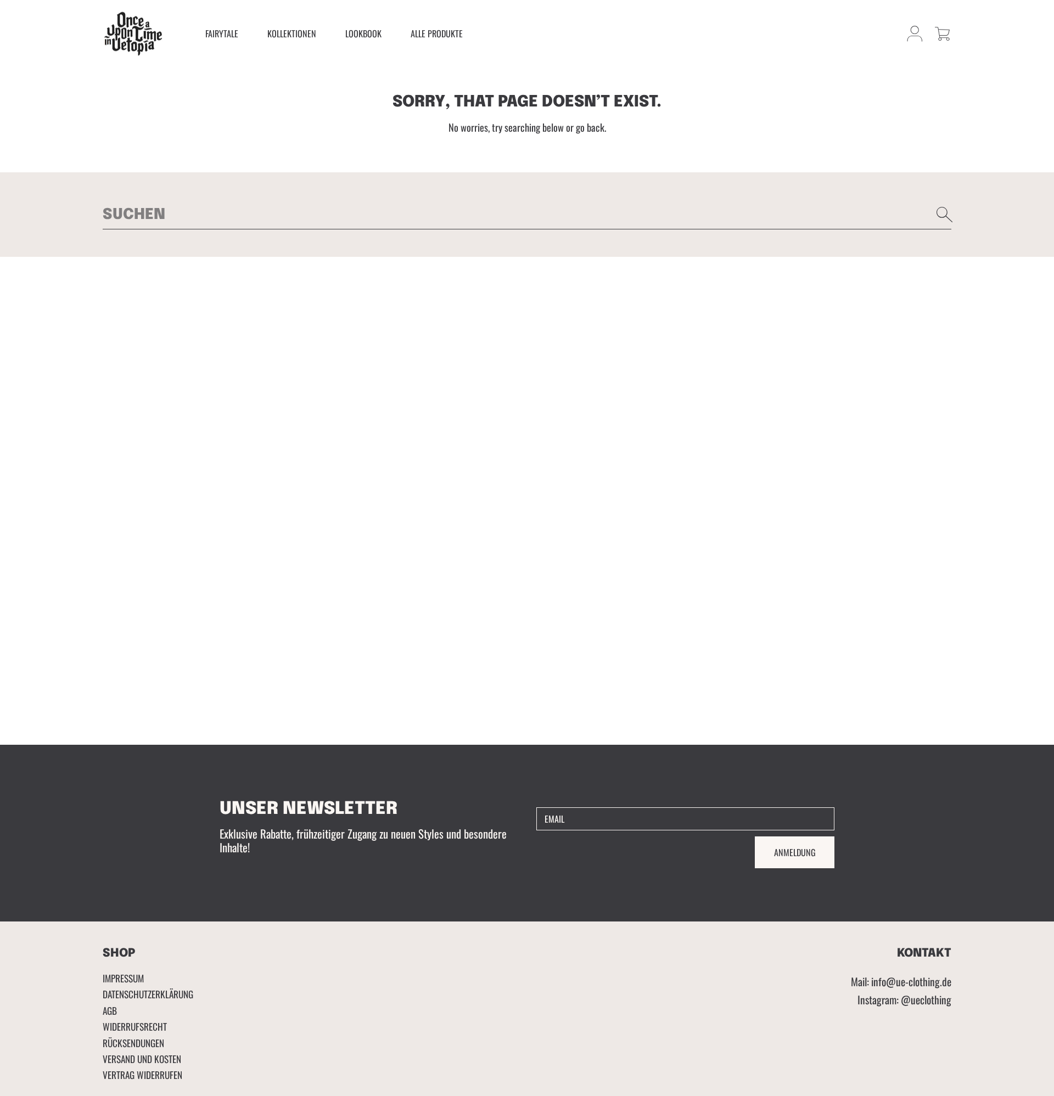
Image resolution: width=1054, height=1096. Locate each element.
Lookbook (363, 33)
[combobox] (527, 214)
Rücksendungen (133, 1043)
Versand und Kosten (142, 1059)
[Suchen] (945, 215)
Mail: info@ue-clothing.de (901, 982)
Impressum (123, 978)
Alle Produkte (437, 33)
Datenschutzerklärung (148, 994)
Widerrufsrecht (135, 1026)
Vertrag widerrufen (142, 1074)
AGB (110, 1010)
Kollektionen (291, 33)
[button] (942, 34)
